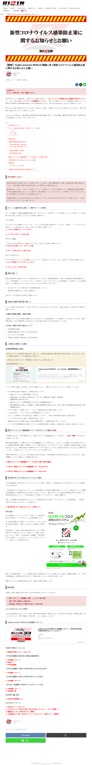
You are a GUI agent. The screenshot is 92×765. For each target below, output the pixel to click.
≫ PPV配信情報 (11, 665)
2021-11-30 (16, 73)
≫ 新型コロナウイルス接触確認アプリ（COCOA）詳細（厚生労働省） (29, 462)
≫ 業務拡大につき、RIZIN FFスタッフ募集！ (20, 712)
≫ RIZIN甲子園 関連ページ (14, 699)
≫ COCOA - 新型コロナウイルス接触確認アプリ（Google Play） (27, 466)
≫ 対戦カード (10, 662)
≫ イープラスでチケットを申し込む (17, 234)
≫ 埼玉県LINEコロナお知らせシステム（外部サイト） (24, 507)
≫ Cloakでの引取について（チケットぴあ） (20, 246)
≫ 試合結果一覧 (11, 691)
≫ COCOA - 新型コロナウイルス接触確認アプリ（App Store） (26, 471)
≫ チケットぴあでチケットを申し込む (18, 250)
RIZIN (15, 75)
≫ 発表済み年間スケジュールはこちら (18, 652)
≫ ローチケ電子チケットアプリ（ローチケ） (20, 262)
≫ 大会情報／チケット (13, 660)
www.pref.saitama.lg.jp (53, 568)
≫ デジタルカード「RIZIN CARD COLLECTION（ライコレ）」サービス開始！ (32, 709)
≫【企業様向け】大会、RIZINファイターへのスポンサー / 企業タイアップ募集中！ (33, 714)
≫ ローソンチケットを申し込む (16, 267)
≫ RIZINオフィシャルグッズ (15, 707)
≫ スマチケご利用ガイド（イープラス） (19, 229)
